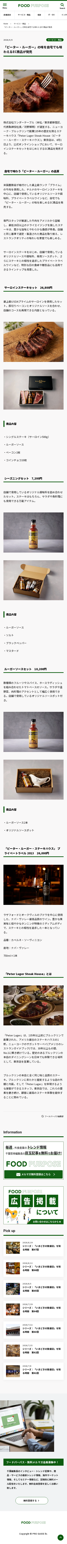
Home (5, 23)
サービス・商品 (20, 23)
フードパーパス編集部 (54, 1116)
